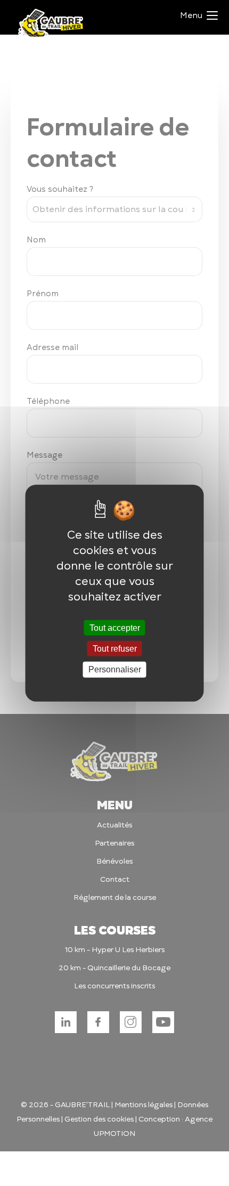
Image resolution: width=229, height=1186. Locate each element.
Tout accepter (114, 627)
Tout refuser (115, 648)
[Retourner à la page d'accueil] (51, 38)
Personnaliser (114, 669)
